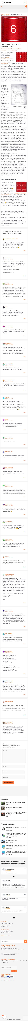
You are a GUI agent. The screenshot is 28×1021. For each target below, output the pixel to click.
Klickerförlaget (8, 722)
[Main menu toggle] (25, 2)
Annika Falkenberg (14, 48)
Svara (24, 250)
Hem (2, 14)
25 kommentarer (5, 48)
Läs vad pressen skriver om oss (7, 979)
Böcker (19, 48)
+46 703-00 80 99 (5, 929)
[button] (2, 7)
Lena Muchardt (8, 651)
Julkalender (6, 14)
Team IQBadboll (8, 257)
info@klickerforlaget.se (6, 935)
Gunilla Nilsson (8, 539)
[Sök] (25, 941)
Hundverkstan (4, 63)
